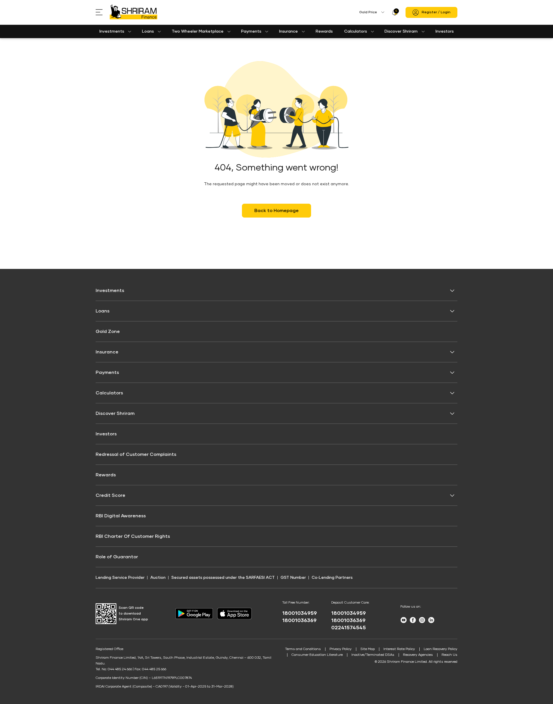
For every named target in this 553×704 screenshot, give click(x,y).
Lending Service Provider (120, 578)
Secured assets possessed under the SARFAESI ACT (223, 578)
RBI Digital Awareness (121, 516)
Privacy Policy (340, 649)
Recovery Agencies (418, 655)
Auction (158, 578)
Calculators (355, 31)
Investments (111, 31)
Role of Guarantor (117, 557)
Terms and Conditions (303, 649)
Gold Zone (108, 331)
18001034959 (299, 613)
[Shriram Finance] (133, 12)
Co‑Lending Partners (332, 578)
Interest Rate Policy (399, 649)
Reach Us (449, 655)
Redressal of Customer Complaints (136, 454)
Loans (148, 31)
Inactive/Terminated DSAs (372, 655)
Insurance (288, 31)
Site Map (367, 649)
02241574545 (348, 627)
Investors (444, 31)
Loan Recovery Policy (440, 649)
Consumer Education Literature (317, 655)
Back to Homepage (276, 210)
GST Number (293, 578)
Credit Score (110, 495)
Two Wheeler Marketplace (198, 31)
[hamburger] (103, 12)
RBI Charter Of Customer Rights (133, 536)
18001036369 (299, 620)
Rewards (324, 31)
